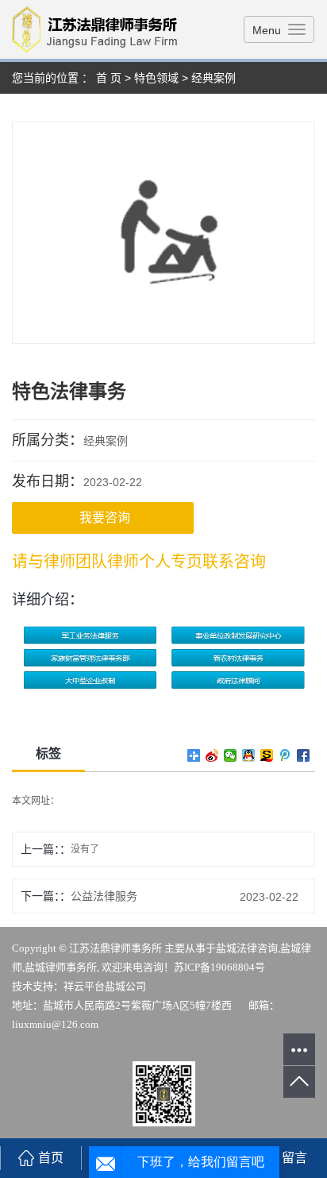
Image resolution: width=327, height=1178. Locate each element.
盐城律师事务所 (61, 967)
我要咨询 (104, 517)
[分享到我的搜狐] (267, 755)
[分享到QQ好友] (249, 755)
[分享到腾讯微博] (285, 755)
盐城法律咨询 (247, 948)
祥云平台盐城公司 (104, 986)
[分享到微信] (230, 755)
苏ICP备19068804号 (219, 967)
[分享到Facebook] (303, 755)
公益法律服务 (104, 896)
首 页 (108, 77)
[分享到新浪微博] (212, 755)
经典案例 (213, 77)
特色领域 (156, 77)
